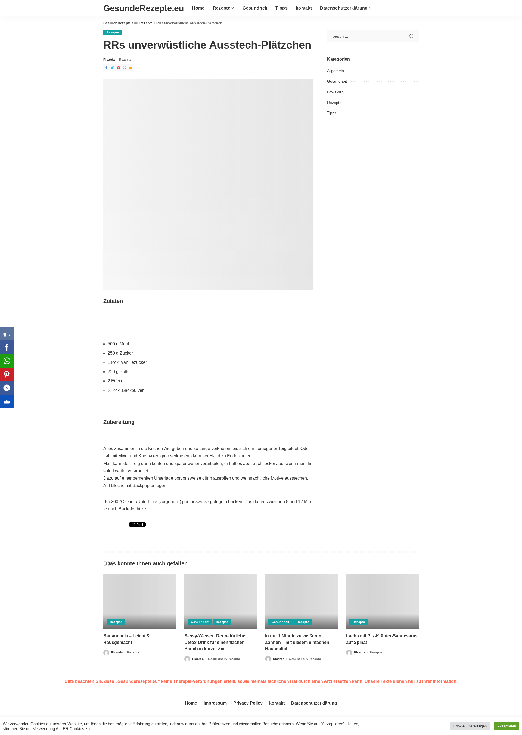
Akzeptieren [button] (506, 726)
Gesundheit (337, 81)
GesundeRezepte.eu (143, 8)
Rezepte (113, 32)
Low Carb (335, 92)
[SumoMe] (7, 401)
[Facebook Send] (7, 388)
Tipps (331, 113)
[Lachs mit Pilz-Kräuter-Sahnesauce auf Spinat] (382, 601)
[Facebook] (7, 347)
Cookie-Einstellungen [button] (470, 726)
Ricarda (109, 59)
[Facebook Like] (7, 333)
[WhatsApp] (7, 361)
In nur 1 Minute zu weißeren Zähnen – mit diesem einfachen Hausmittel (297, 642)
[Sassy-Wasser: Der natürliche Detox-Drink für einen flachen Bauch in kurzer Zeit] (220, 601)
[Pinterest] (7, 374)
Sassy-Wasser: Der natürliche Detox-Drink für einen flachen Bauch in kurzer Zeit (214, 642)
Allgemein (335, 71)
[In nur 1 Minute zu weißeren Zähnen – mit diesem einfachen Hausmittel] (301, 601)
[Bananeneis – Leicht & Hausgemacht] (139, 601)
